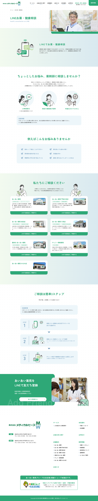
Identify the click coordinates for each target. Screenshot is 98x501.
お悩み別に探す (58, 435)
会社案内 (81, 423)
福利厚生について (84, 450)
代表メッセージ (84, 425)
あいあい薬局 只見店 (60, 452)
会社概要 (82, 428)
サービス (56, 423)
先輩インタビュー (84, 445)
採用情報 (93, 3)
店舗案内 (56, 442)
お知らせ (56, 467)
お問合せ (81, 435)
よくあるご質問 (84, 455)
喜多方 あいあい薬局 (60, 455)
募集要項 (82, 452)
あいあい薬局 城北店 (60, 450)
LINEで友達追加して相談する (28, 213)
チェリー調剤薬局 (59, 458)
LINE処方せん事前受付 (60, 425)
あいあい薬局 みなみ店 (60, 460)
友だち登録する (33, 399)
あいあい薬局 (58, 445)
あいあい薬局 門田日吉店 (61, 447)
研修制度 (82, 447)
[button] (32, 3)
